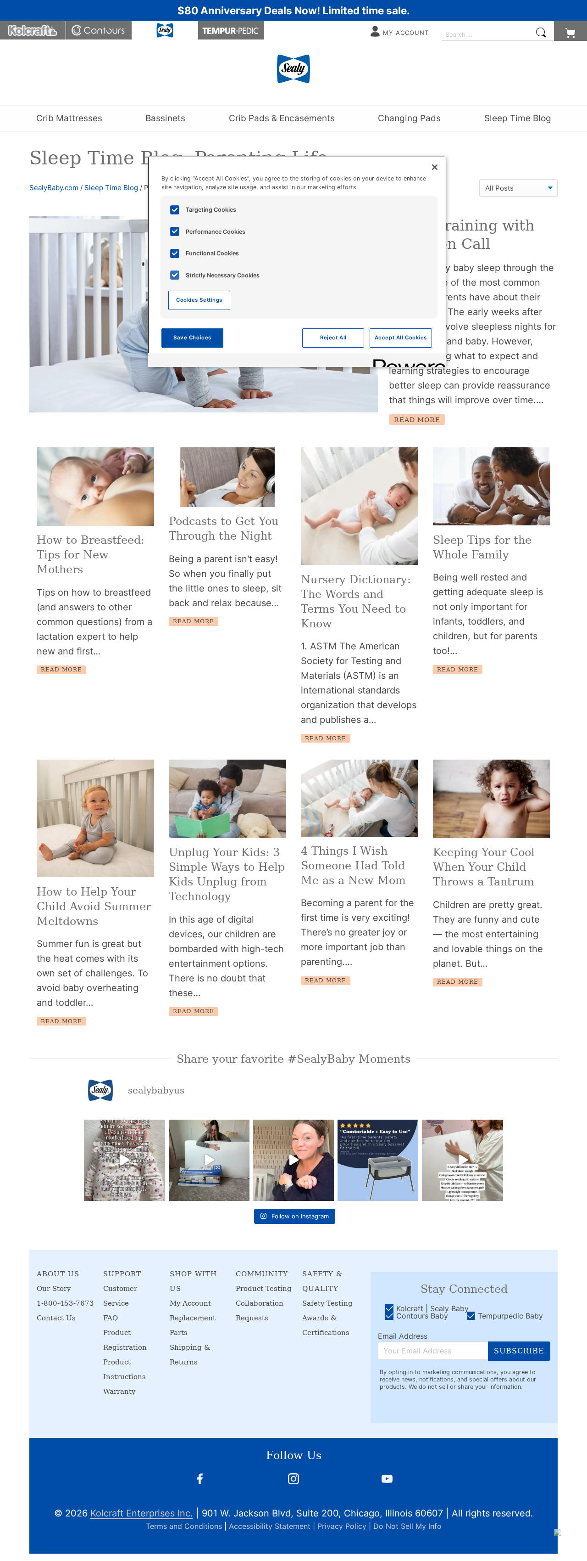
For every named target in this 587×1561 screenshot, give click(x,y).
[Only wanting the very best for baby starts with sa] (293, 1160)
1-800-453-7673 (65, 1303)
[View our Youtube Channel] (387, 1478)
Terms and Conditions (184, 1526)
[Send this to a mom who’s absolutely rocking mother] (124, 1160)
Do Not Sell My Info (407, 1526)
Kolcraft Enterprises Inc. (141, 1513)
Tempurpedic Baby (231, 30)
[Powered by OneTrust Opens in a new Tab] (406, 361)
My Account (190, 1303)
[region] (297, 261)
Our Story (54, 1289)
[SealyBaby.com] (293, 69)
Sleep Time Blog (517, 118)
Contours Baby (99, 30)
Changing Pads (409, 118)
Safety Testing (327, 1303)
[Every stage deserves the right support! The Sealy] (209, 1160)
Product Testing (264, 1289)
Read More (417, 419)
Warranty (119, 1391)
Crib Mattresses (69, 118)
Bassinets (165, 118)
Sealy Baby (165, 30)
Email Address (402, 1336)
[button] (570, 31)
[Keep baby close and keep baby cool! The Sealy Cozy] (378, 1160)
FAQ (110, 1318)
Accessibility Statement (269, 1526)
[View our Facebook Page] (199, 1478)
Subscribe (519, 1351)
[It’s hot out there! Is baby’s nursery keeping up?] (462, 1160)
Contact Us (56, 1318)
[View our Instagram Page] (293, 1478)
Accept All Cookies (401, 337)
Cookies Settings (199, 300)
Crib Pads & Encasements (282, 118)
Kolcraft (33, 30)
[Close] (435, 167)
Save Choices (192, 337)
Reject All (333, 337)
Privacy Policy (341, 1526)
